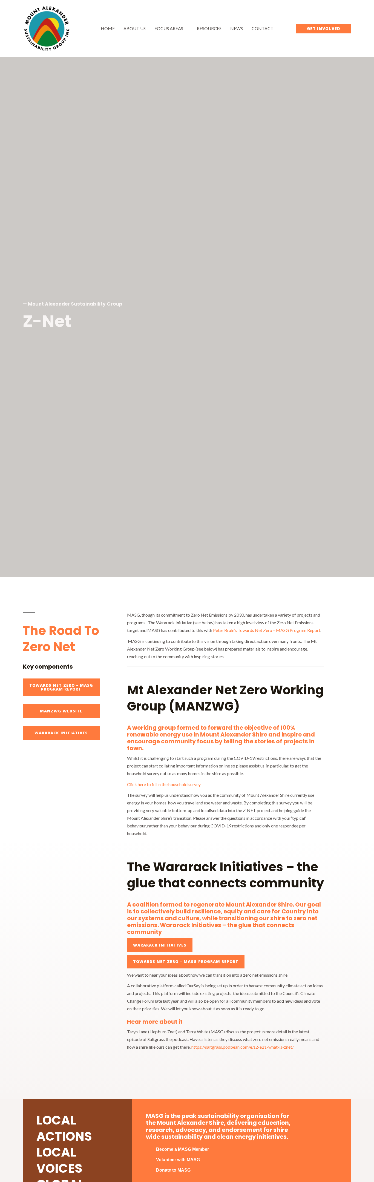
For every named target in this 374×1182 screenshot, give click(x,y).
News (236, 28)
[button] (323, 28)
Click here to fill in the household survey (164, 784)
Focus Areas (168, 28)
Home (108, 28)
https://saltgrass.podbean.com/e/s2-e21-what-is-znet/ (242, 1046)
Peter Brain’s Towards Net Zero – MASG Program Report (266, 630)
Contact (263, 28)
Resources (209, 28)
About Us (134, 28)
